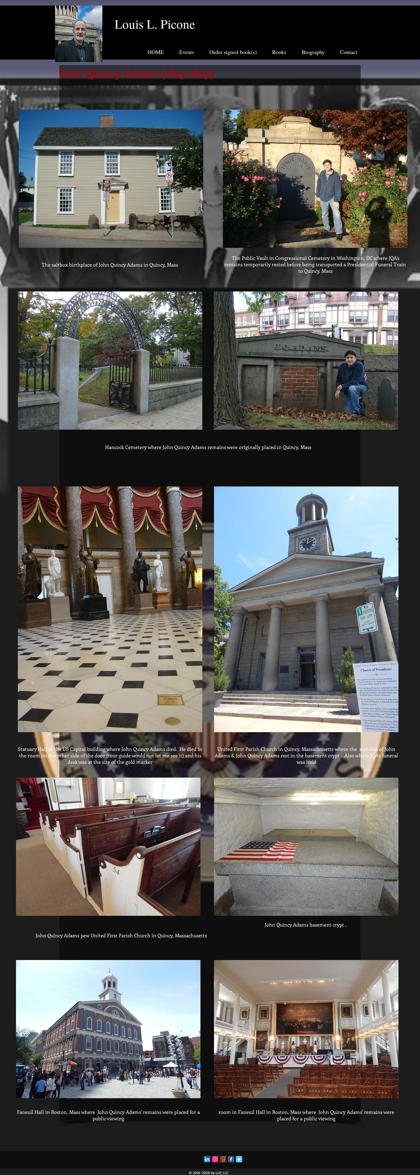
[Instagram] (215, 1159)
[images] (223, 1159)
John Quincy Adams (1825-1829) (136, 72)
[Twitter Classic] (239, 1159)
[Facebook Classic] (231, 1159)
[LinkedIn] (207, 1159)
